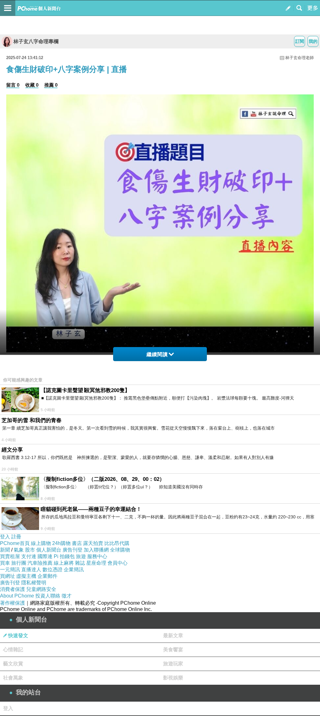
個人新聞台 (48, 549)
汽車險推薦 (40, 563)
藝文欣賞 (13, 663)
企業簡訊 (74, 569)
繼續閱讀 (157, 354)
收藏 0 (31, 85)
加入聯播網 (96, 549)
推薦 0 (51, 85)
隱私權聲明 (33, 582)
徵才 (67, 595)
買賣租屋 (10, 556)
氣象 (19, 549)
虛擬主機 (26, 576)
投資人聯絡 (47, 595)
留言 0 (12, 85)
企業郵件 (48, 576)
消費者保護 (12, 589)
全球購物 (120, 549)
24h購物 (61, 543)
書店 (77, 543)
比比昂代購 (116, 543)
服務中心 (97, 556)
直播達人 (31, 569)
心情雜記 (13, 649)
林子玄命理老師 (299, 57)
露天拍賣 (93, 543)
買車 (5, 563)
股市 (30, 549)
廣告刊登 (72, 549)
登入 (5, 536)
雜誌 (80, 563)
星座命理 (96, 563)
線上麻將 (64, 563)
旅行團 (18, 563)
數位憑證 (52, 569)
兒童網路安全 (41, 589)
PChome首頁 (15, 543)
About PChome (17, 595)
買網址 (7, 576)
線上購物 (41, 543)
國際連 (45, 556)
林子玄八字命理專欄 (35, 41)
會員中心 (118, 563)
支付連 (28, 556)
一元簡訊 (10, 569)
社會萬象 (13, 677)
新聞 (5, 549)
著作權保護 (12, 603)
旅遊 (81, 556)
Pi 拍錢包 (64, 556)
